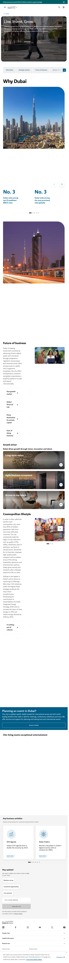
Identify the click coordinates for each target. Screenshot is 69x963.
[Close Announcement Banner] (64, 2)
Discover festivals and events (13, 810)
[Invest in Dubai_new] (7, 922)
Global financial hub (10, 404)
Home (7, 14)
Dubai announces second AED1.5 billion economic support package (22, 2)
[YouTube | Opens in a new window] (64, 927)
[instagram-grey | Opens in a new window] (28, 927)
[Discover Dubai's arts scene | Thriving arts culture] (10, 783)
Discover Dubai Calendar (12, 753)
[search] (59, 7)
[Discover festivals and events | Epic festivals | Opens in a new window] (10, 803)
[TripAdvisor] (40, 927)
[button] (60, 957)
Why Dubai (9, 70)
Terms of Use (18, 914)
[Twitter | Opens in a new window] (52, 927)
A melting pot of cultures (10, 627)
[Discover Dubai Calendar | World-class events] (10, 745)
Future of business (41, 70)
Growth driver (57, 70)
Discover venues (10, 772)
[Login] (64, 7)
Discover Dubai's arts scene (13, 791)
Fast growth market (11, 392)
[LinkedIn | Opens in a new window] (3, 927)
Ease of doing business (10, 433)
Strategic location (24, 70)
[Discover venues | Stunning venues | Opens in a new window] (10, 764)
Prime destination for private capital (11, 419)
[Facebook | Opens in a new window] (15, 927)
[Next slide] (64, 70)
